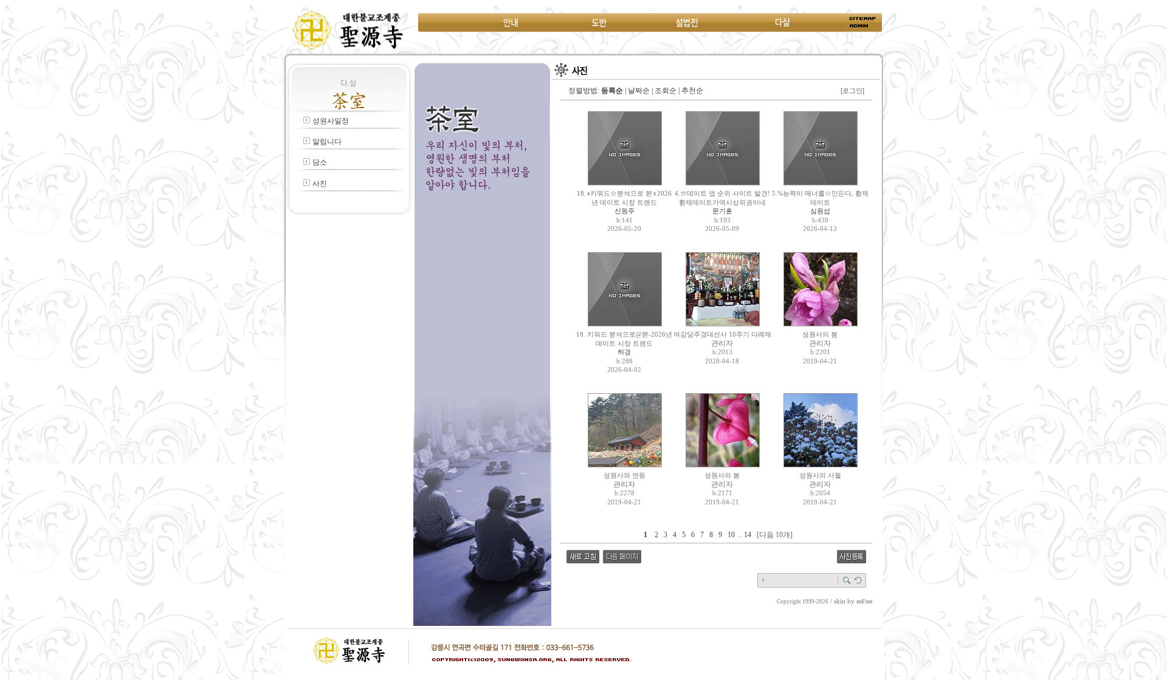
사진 (319, 183)
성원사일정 (330, 121)
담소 (319, 162)
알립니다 (327, 141)
